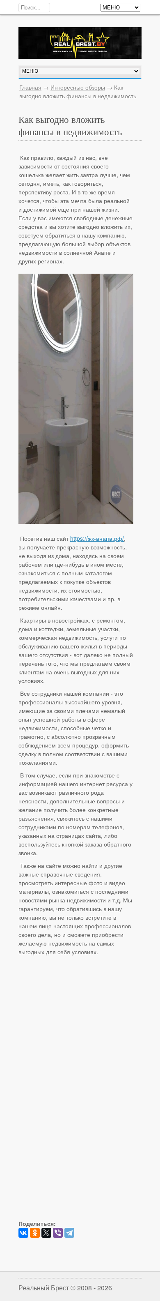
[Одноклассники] (35, 1233)
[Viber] (58, 1233)
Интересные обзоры (77, 87)
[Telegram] (69, 1233)
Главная (30, 87)
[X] (46, 1233)
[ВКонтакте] (23, 1233)
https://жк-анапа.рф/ (97, 538)
